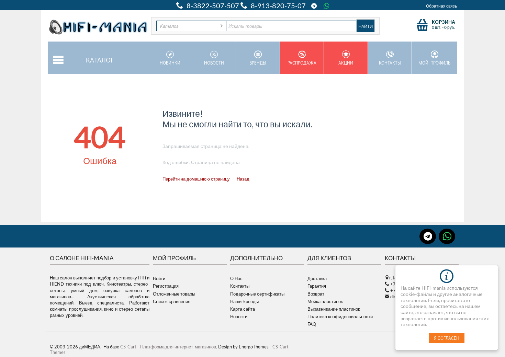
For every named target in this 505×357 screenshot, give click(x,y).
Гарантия (316, 286)
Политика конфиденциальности (340, 316)
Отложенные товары (174, 294)
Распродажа (302, 63)
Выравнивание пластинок (333, 309)
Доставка (317, 278)
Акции (345, 63)
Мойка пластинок (325, 301)
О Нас (236, 278)
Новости (214, 63)
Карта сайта (242, 309)
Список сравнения (171, 301)
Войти (159, 278)
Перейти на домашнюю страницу (196, 179)
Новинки (170, 63)
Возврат (315, 294)
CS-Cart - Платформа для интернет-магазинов (168, 346)
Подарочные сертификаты (257, 294)
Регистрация (166, 286)
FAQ (311, 324)
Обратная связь (441, 6)
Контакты (390, 63)
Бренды (257, 63)
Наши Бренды (244, 301)
